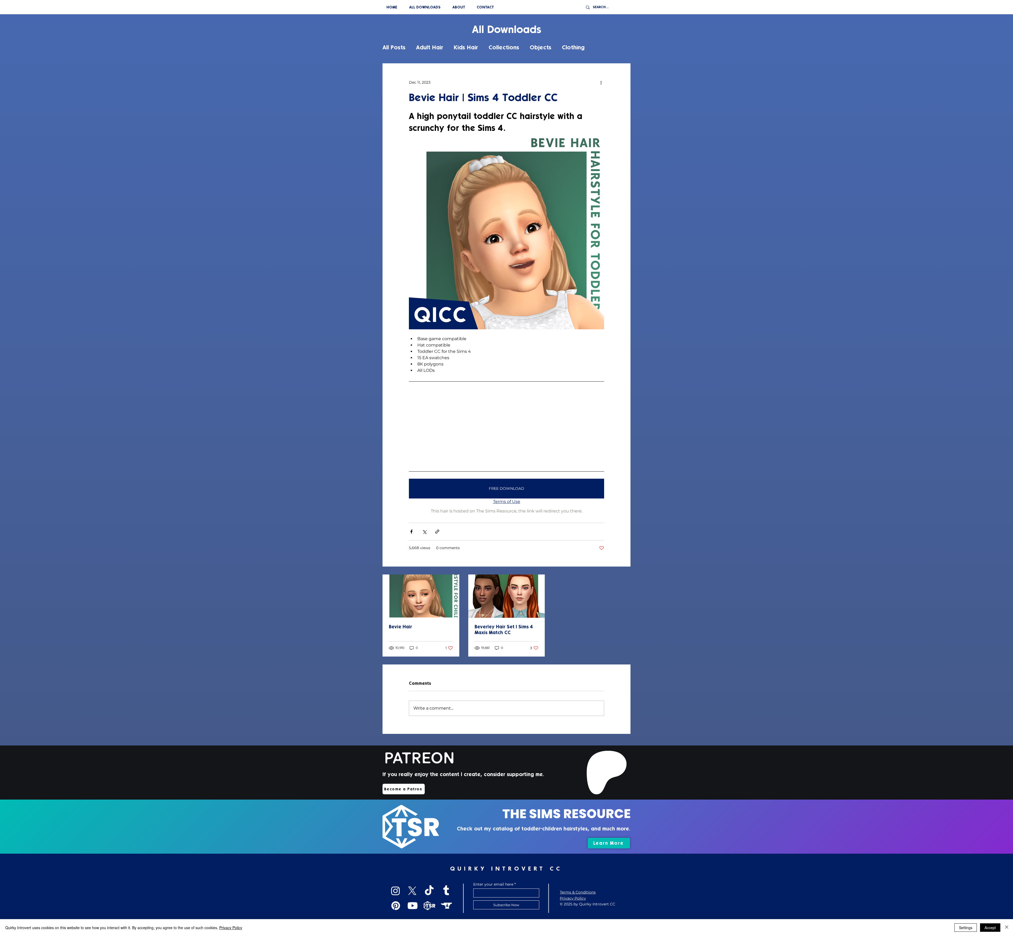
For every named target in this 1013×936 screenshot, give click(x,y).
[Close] (1007, 927)
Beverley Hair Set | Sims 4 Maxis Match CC (504, 629)
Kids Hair (466, 47)
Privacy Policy (230, 927)
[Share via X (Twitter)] (424, 531)
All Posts (394, 47)
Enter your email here (493, 884)
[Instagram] (395, 891)
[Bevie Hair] (421, 595)
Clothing (573, 47)
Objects (540, 47)
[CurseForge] (446, 905)
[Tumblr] (446, 891)
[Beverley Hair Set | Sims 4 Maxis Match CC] (506, 596)
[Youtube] (412, 905)
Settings (965, 927)
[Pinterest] (396, 905)
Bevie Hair (400, 627)
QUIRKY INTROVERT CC (506, 868)
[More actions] (601, 82)
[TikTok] (429, 891)
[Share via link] (437, 531)
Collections (504, 47)
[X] (412, 891)
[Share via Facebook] (411, 531)
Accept (990, 927)
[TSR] (429, 905)
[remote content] (506, 426)
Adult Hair (429, 47)
